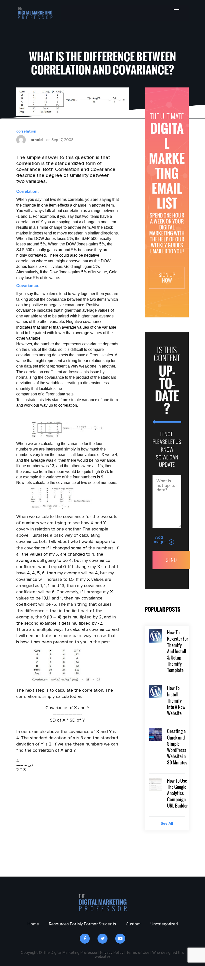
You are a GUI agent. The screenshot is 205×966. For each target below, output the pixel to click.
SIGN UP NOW (166, 277)
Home (33, 924)
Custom (133, 924)
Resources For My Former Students (82, 924)
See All (167, 823)
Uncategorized (164, 924)
